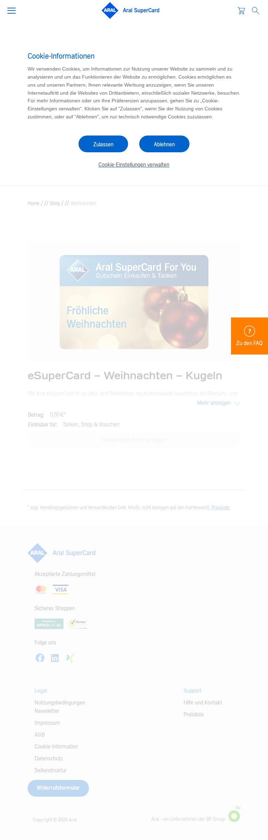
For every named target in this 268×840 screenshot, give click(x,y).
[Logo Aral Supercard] (130, 10)
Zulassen (103, 144)
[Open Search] (255, 10)
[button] (14, 10)
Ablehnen (164, 144)
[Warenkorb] (241, 10)
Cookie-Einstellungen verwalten (133, 165)
